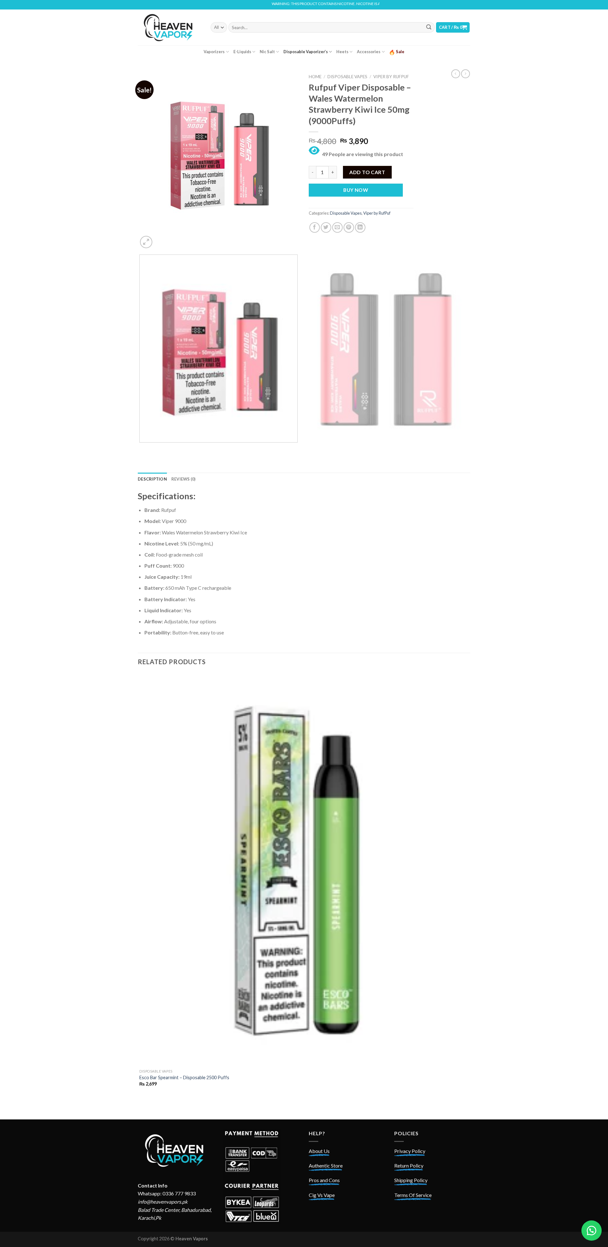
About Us (319, 1151)
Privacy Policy (409, 1151)
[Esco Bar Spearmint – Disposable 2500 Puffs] (303, 869)
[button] (591, 1230)
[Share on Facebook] (314, 227)
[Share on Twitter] (326, 227)
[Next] (161, 238)
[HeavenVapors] (169, 27)
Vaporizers (214, 51)
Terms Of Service (413, 1195)
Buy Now (355, 190)
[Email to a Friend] (337, 227)
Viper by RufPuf (391, 76)
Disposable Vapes (347, 76)
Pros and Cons (324, 1180)
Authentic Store (326, 1165)
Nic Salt (267, 51)
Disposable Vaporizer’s (305, 51)
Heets (342, 51)
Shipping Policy (411, 1180)
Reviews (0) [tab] (183, 479)
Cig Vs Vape (322, 1195)
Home (315, 76)
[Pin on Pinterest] (349, 227)
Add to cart (367, 172)
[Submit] (428, 27)
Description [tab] (152, 479)
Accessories (368, 51)
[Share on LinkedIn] (360, 227)
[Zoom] (146, 242)
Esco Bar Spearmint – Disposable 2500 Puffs (184, 1077)
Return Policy (408, 1165)
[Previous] (141, 449)
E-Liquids (242, 51)
